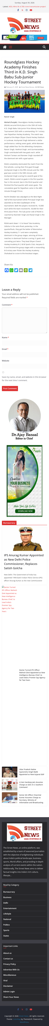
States (6, 935)
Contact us (8, 958)
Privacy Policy (9, 964)
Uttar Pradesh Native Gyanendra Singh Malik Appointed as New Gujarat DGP (31, 772)
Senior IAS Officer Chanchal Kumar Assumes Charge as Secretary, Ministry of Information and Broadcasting (31, 799)
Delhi (5, 903)
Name (5, 337)
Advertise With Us (11, 969)
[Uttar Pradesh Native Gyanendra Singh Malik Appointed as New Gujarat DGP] (9, 772)
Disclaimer (8, 986)
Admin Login (9, 991)
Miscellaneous (9, 975)
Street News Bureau (27, 87)
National (7, 919)
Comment (7, 305)
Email (5, 349)
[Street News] (5, 47)
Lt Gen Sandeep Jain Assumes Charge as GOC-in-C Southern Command (31, 784)
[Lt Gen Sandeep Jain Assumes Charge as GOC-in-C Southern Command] (9, 785)
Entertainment (9, 908)
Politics (6, 924)
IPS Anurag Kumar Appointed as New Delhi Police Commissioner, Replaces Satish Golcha (24, 561)
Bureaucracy (9, 892)
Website (5, 360)
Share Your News (11, 997)
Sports (6, 930)
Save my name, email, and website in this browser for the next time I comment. (24, 379)
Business (7, 897)
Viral (5, 980)
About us (7, 953)
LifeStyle (7, 913)
